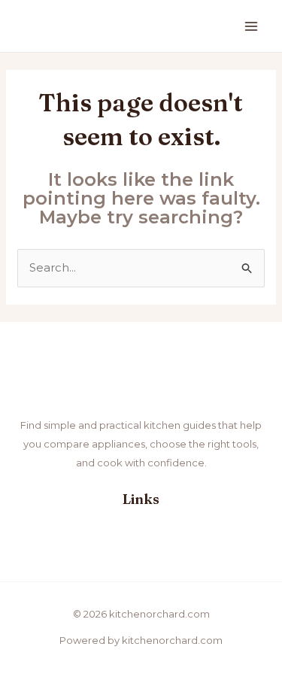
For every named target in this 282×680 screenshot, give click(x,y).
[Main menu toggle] (251, 26)
